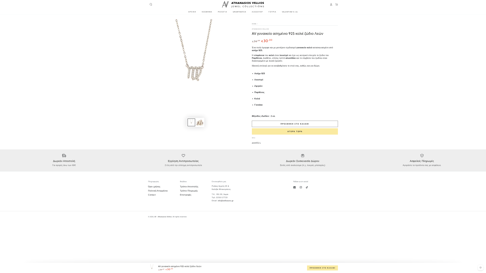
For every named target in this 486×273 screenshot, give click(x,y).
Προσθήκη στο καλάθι (295, 124)
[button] (151, 4)
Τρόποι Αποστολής (189, 187)
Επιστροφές (185, 195)
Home (254, 24)
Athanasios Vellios (260, 29)
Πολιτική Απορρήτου (158, 191)
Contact (152, 195)
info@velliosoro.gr (226, 201)
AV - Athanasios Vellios (163, 217)
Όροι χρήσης (154, 187)
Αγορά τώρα (294, 131)
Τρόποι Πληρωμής (189, 191)
